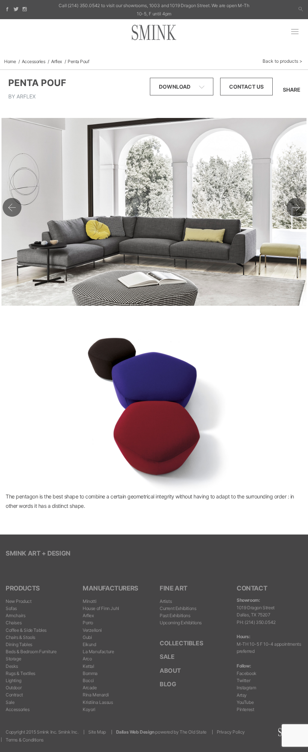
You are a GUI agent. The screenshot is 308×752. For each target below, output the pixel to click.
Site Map (97, 732)
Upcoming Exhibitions (181, 622)
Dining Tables (19, 644)
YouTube (245, 702)
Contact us (246, 86)
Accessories (33, 61)
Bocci (88, 680)
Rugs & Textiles (20, 673)
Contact (252, 588)
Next (296, 207)
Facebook (247, 673)
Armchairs (15, 615)
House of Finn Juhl (101, 608)
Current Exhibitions (178, 608)
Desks (12, 666)
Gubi (87, 637)
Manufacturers (110, 588)
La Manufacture (98, 651)
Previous (12, 207)
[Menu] (294, 32)
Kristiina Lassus (98, 702)
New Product (19, 601)
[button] (301, 9)
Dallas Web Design (135, 732)
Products (23, 588)
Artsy (242, 695)
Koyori (89, 709)
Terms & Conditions (25, 740)
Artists (166, 601)
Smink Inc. (68, 732)
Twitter (243, 680)
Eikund (89, 644)
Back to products (280, 61)
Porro (88, 622)
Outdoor (13, 687)
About (170, 670)
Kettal (88, 666)
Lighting (13, 680)
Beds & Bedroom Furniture (31, 651)
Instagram (246, 687)
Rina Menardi (96, 695)
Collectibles (181, 643)
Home (10, 61)
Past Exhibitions (175, 615)
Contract (14, 695)
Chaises (13, 622)
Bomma (90, 673)
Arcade (90, 687)
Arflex (56, 61)
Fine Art (173, 588)
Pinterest (245, 709)
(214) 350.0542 (84, 5)
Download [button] (175, 86)
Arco (87, 658)
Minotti (89, 601)
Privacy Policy (231, 732)
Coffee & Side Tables (26, 630)
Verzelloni (92, 630)
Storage (13, 658)
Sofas (11, 608)
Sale (10, 702)
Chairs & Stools (20, 637)
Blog (168, 684)
